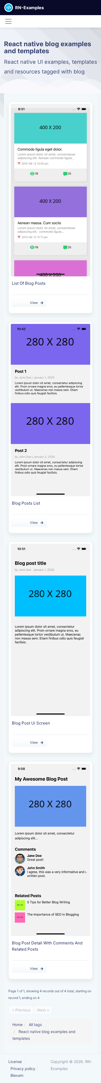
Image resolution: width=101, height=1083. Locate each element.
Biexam (17, 1075)
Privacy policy (23, 1068)
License (15, 1061)
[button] (96, 7)
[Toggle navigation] (8, 21)
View (34, 303)
